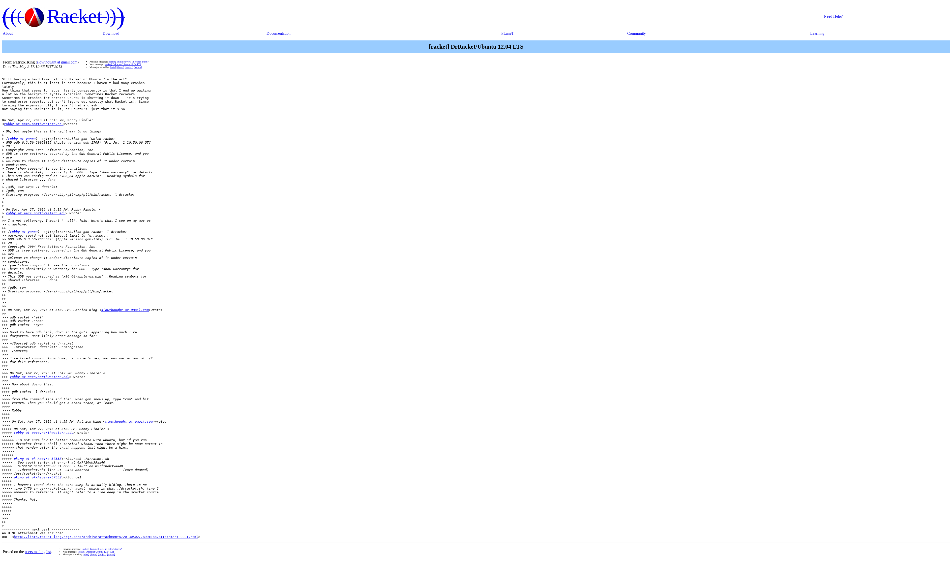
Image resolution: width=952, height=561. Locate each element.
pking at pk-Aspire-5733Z (37, 459)
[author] (138, 67)
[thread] (120, 67)
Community (636, 33)
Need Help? (833, 16)
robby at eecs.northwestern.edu (33, 124)
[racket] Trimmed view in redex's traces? (129, 61)
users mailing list (38, 552)
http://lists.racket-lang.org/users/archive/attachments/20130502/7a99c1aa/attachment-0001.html (106, 537)
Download (111, 33)
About (8, 33)
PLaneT (507, 33)
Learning (817, 33)
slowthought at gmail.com (57, 62)
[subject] (129, 67)
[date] (113, 67)
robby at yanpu (22, 139)
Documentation (279, 33)
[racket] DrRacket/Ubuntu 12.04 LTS (123, 64)
